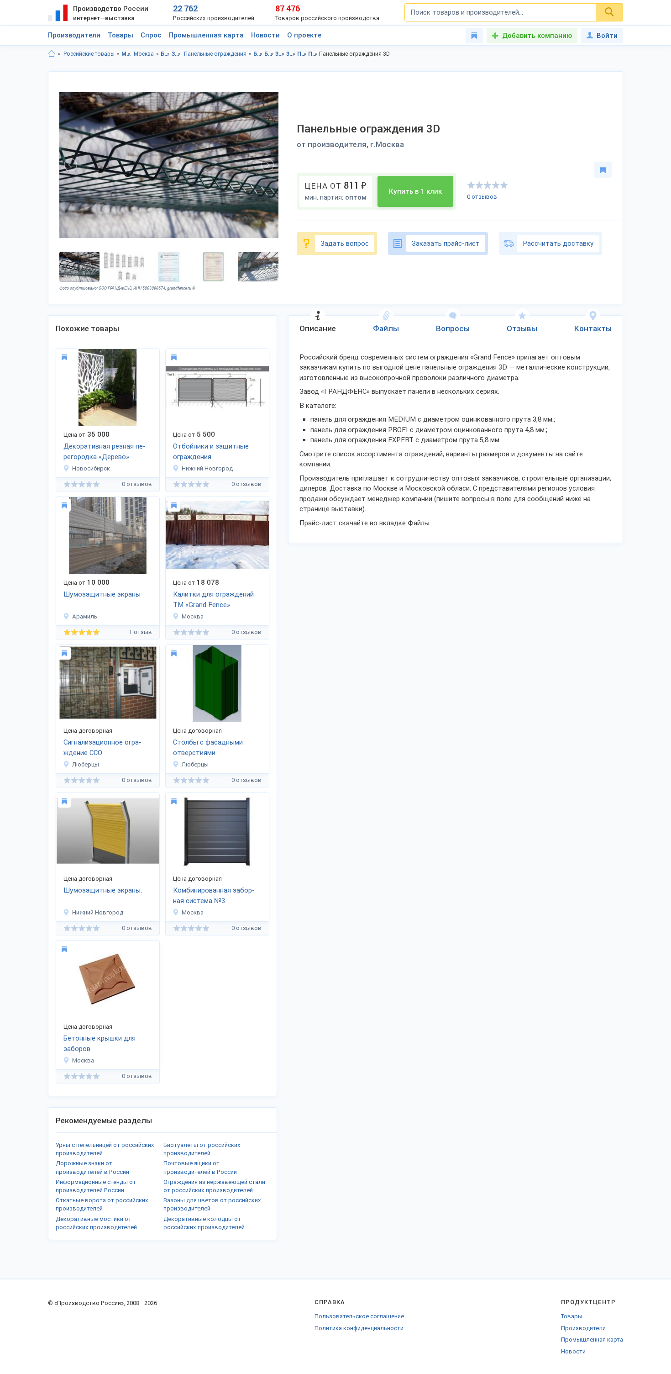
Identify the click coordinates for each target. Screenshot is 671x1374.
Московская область (126, 54)
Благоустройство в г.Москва (269, 54)
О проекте (304, 35)
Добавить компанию (537, 36)
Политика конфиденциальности (359, 1328)
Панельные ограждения (215, 54)
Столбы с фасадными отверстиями (208, 747)
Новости (265, 35)
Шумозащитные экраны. (102, 890)
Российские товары (89, 54)
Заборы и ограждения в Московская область (280, 54)
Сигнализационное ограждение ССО (102, 747)
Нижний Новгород (207, 468)
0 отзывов (482, 196)
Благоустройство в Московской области (258, 54)
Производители (74, 35)
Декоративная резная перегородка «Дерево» (104, 451)
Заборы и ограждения (176, 54)
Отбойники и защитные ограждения (211, 451)
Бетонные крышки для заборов (99, 1043)
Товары (120, 35)
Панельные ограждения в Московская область (302, 54)
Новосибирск (91, 468)
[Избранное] (474, 35)
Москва (144, 54)
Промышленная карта (206, 35)
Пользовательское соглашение (359, 1316)
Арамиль (84, 616)
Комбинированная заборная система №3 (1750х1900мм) (214, 896)
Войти (607, 36)
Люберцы (85, 764)
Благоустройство (165, 54)
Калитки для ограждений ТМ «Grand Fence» (213, 599)
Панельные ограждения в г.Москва (313, 54)
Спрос (151, 35)
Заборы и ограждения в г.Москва (291, 54)
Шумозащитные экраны (102, 594)
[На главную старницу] (51, 54)
